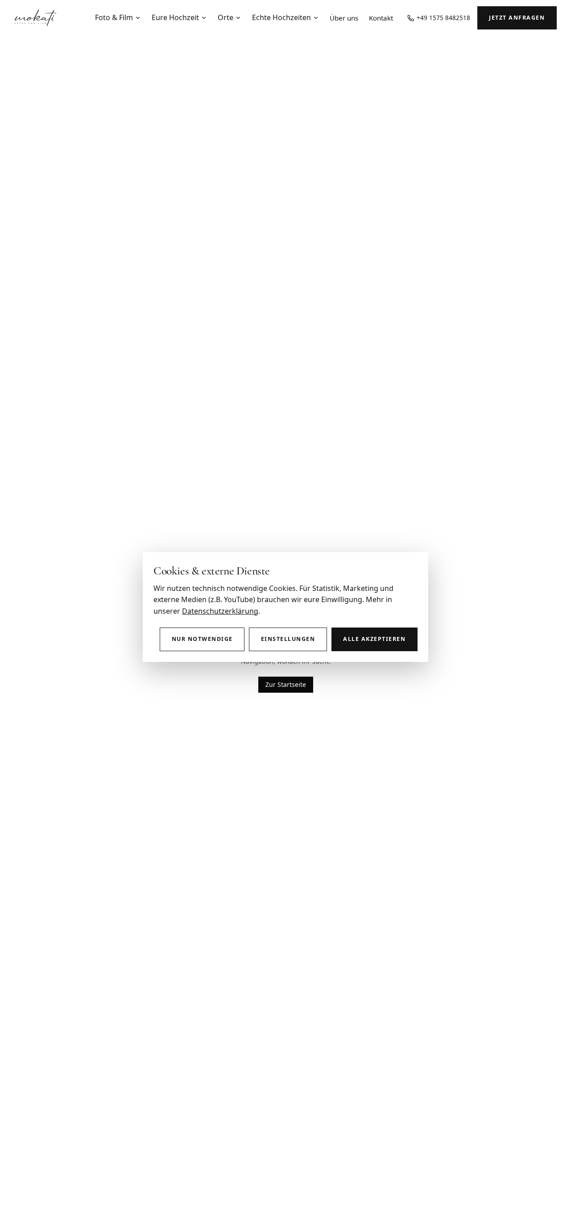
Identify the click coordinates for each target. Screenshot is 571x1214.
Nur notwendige (202, 639)
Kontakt (381, 17)
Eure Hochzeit (175, 17)
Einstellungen (288, 639)
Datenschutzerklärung (220, 611)
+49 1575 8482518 (443, 17)
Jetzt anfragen (517, 17)
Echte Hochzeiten (281, 17)
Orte (225, 17)
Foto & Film (114, 17)
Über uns (344, 17)
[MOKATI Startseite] (35, 17)
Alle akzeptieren (374, 639)
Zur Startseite (285, 684)
